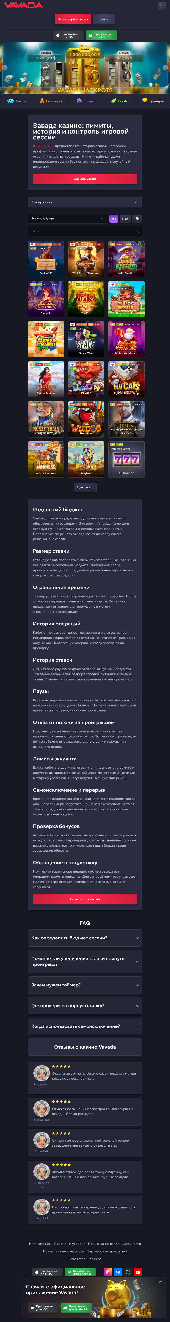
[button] (5, 67)
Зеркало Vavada (85, 179)
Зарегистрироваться (73, 19)
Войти (104, 19)
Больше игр (85, 487)
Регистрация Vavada (85, 899)
